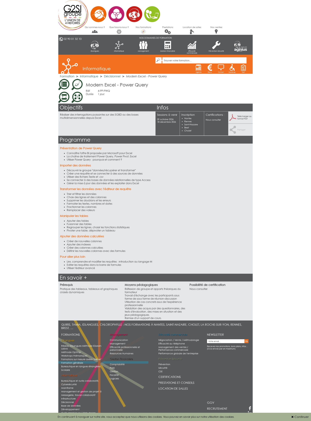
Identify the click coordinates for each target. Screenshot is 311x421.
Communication (119, 340)
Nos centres (216, 27)
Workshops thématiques (74, 355)
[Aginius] (240, 50)
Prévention (164, 364)
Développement (70, 409)
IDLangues (95, 51)
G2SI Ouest (111, 12)
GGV (210, 402)
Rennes (188, 121)
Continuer (300, 417)
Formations (70, 334)
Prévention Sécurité (216, 51)
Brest (186, 127)
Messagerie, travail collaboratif (78, 395)
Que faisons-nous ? (119, 27)
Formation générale (72, 362)
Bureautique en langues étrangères (80, 366)
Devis (210, 72)
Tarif (243, 72)
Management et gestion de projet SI (81, 391)
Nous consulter (213, 119)
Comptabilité (117, 364)
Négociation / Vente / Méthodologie (178, 340)
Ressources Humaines (121, 353)
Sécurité (162, 367)
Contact (221, 72)
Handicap (232, 72)
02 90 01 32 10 (72, 38)
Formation (67, 76)
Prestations (167, 27)
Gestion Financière (167, 51)
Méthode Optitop (71, 352)
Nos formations (143, 27)
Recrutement (217, 408)
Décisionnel (112, 76)
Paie (112, 367)
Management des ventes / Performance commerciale (173, 348)
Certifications (169, 377)
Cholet (187, 130)
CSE (160, 371)
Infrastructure (68, 398)
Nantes (187, 118)
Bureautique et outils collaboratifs (79, 380)
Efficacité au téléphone (171, 343)
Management (143, 51)
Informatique (119, 51)
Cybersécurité (69, 384)
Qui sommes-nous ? (95, 27)
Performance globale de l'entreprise (178, 353)
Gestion (114, 371)
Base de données (71, 405)
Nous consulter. (199, 289)
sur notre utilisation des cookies (215, 416)
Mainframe (67, 388)
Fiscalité (114, 375)
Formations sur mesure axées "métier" (81, 359)
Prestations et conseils (176, 382)
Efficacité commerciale (192, 52)
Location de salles (192, 27)
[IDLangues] (240, 44)
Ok (246, 341)
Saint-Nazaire (191, 124)
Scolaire (65, 370)
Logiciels (114, 378)
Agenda (199, 72)
